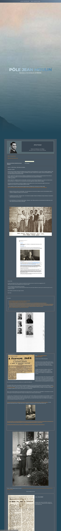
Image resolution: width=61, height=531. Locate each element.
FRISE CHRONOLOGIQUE (35, 1)
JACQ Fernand (16, 530)
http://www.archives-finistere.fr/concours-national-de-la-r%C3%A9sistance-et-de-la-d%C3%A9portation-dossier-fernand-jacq (26, 424)
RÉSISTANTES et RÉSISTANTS (10, 530)
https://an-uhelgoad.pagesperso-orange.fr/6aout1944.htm (18, 301)
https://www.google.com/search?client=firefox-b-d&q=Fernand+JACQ (19, 300)
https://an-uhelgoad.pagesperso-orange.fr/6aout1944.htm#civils (18, 307)
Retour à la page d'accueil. (12, 156)
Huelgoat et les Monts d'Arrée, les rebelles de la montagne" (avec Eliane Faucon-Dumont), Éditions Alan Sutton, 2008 (25, 402)
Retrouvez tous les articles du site (13, 158)
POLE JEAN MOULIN (25, 1)
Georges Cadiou (40, 306)
